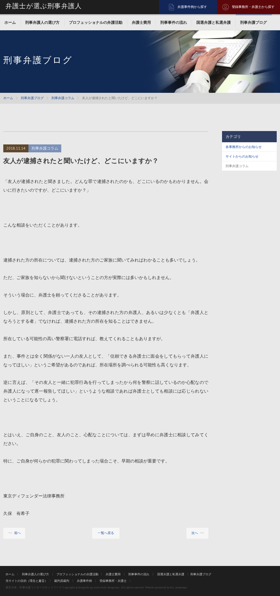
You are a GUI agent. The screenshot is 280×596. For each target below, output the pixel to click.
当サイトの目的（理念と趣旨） (26, 580)
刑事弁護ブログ (253, 22)
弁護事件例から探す (192, 7)
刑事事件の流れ (173, 22)
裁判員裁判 (61, 580)
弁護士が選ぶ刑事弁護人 (43, 6)
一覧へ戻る (106, 533)
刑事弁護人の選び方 (42, 22)
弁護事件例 (84, 580)
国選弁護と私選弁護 (213, 22)
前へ (17, 533)
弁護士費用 (141, 22)
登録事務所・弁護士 (113, 580)
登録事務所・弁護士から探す (253, 7)
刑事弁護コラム (62, 98)
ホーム (10, 22)
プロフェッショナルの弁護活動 (95, 22)
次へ (194, 533)
